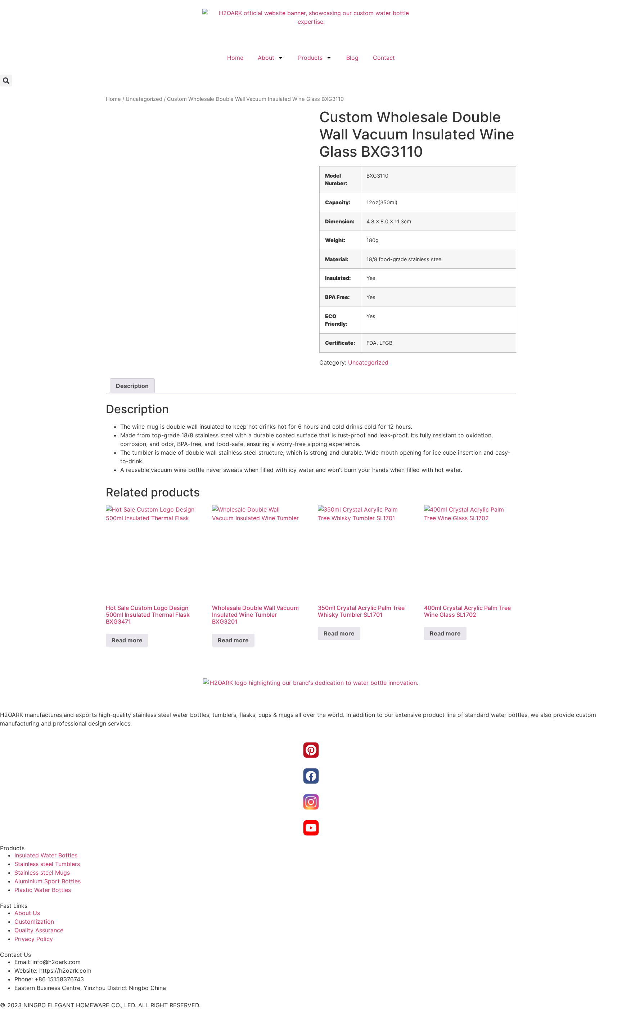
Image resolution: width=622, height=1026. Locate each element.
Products (310, 57)
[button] (6, 80)
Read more (127, 640)
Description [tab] (132, 385)
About (266, 57)
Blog (352, 57)
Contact (384, 57)
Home (235, 57)
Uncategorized (144, 99)
